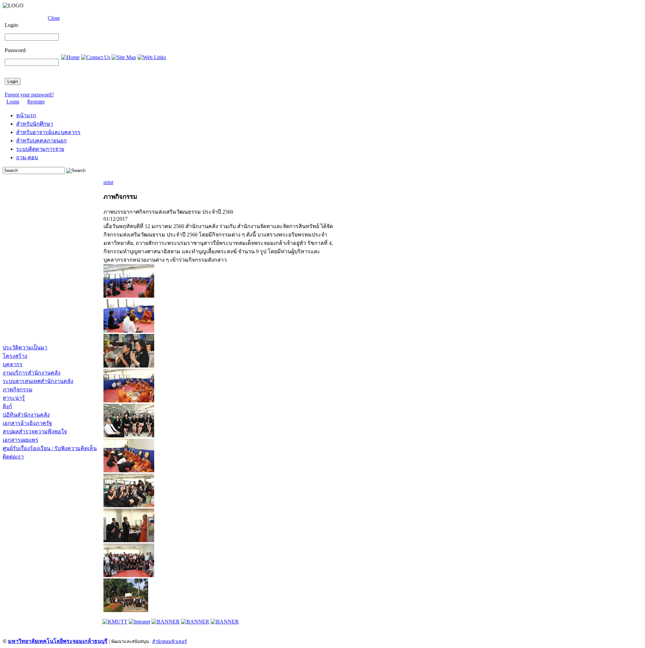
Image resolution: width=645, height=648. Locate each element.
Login (12, 101)
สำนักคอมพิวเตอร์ (169, 641)
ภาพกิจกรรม (18, 389)
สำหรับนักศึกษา (34, 124)
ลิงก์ (7, 406)
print (108, 182)
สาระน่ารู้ (14, 398)
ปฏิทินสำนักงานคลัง (26, 415)
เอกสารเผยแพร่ (20, 440)
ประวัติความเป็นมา (25, 347)
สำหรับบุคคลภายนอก (41, 140)
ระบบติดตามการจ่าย (40, 149)
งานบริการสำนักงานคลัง (31, 373)
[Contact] (95, 57)
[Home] (70, 57)
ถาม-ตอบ (27, 157)
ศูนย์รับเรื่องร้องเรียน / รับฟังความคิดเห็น (50, 448)
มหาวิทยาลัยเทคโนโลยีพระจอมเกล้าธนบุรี (58, 641)
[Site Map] (124, 57)
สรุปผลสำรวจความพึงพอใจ (35, 431)
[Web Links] (151, 57)
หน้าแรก (26, 115)
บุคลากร (13, 364)
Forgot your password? (29, 94)
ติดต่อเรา (13, 457)
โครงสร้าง (15, 356)
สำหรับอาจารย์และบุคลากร (48, 132)
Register (36, 101)
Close (54, 18)
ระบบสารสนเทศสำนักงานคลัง (38, 381)
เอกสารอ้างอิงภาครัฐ (27, 423)
